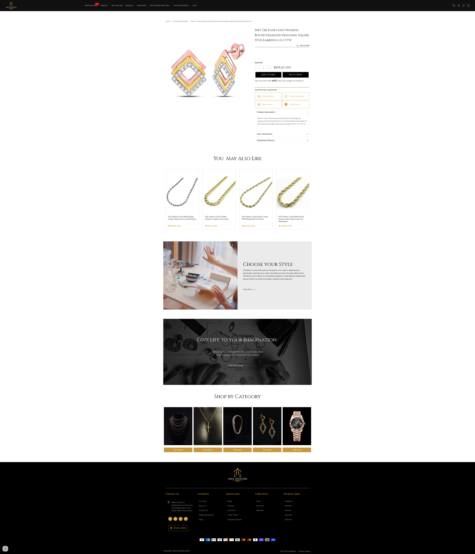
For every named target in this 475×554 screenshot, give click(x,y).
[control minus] (257, 67)
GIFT (195, 5)
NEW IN (104, 5)
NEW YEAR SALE (91, 5)
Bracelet (288, 515)
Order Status (232, 515)
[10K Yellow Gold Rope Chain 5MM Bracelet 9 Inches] (292, 191)
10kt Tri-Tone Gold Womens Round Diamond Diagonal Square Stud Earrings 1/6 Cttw (221, 21)
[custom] (170, 519)
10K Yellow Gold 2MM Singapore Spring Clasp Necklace (179, 219)
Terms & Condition (288, 551)
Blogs (229, 501)
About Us (202, 506)
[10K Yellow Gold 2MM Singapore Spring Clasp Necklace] (182, 191)
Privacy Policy (304, 551)
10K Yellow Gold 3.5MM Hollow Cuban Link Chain (253, 218)
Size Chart (231, 510)
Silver (258, 501)
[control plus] (270, 67)
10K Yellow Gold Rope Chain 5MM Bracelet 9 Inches (292, 218)
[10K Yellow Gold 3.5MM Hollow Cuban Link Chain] (255, 191)
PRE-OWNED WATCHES (159, 5)
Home (168, 21)
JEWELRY (129, 5)
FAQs (201, 519)
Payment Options (234, 519)
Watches (259, 510)
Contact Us (203, 510)
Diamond (260, 506)
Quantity (258, 62)
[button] (248, 68)
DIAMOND (141, 5)
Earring (288, 510)
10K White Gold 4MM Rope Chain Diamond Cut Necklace (219, 218)
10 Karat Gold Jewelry (180, 21)
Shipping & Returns (206, 515)
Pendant (288, 506)
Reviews (230, 506)
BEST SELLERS (117, 5)
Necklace (289, 501)
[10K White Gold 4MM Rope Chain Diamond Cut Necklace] (219, 191)
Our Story (203, 501)
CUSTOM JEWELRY (180, 5)
